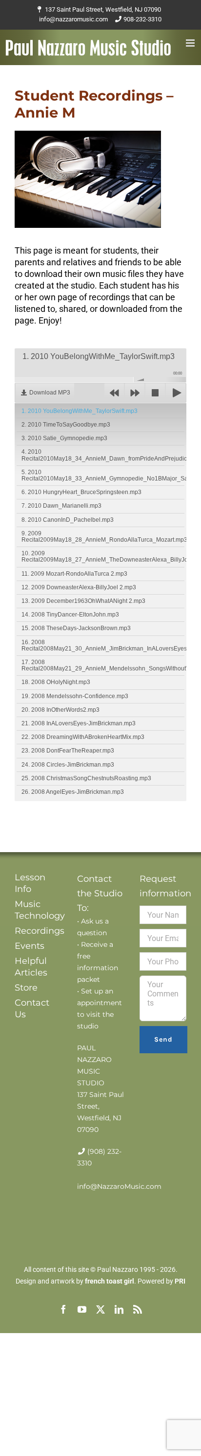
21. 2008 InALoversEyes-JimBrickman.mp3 (78, 723)
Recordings (38, 930)
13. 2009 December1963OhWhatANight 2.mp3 (83, 601)
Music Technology (38, 910)
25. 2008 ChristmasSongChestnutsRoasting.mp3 (86, 778)
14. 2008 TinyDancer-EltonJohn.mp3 (70, 614)
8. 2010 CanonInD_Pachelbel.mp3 (67, 519)
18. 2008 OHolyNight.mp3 (55, 682)
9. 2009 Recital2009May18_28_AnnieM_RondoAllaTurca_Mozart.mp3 (102, 536)
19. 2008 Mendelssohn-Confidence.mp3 (74, 696)
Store (26, 987)
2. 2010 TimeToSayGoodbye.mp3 (65, 424)
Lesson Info (30, 883)
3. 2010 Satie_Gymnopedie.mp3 (64, 438)
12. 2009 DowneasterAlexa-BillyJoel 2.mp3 (78, 587)
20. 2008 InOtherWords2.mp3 (60, 709)
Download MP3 (49, 392)
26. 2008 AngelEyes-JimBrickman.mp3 (72, 791)
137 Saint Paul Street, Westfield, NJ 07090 (103, 9)
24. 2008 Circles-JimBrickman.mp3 (67, 764)
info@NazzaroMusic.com (119, 1186)
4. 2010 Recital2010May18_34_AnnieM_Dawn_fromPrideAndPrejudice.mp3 (102, 455)
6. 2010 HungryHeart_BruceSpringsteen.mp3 (81, 492)
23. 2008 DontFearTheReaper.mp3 (67, 750)
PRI (180, 1281)
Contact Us (32, 1008)
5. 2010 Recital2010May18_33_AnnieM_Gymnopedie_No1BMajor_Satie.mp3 (102, 475)
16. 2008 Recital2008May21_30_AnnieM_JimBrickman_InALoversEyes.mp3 (102, 645)
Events (29, 946)
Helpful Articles (31, 967)
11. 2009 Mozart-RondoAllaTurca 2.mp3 (74, 573)
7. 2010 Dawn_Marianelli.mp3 (61, 505)
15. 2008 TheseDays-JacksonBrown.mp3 (76, 628)
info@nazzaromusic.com (73, 19)
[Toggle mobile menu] (191, 43)
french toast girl (109, 1281)
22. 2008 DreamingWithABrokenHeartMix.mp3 (82, 737)
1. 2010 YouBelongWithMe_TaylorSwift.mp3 (79, 411)
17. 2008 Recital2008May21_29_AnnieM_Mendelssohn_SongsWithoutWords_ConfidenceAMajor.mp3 (102, 665)
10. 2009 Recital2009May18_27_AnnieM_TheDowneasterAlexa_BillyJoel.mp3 (102, 556)
